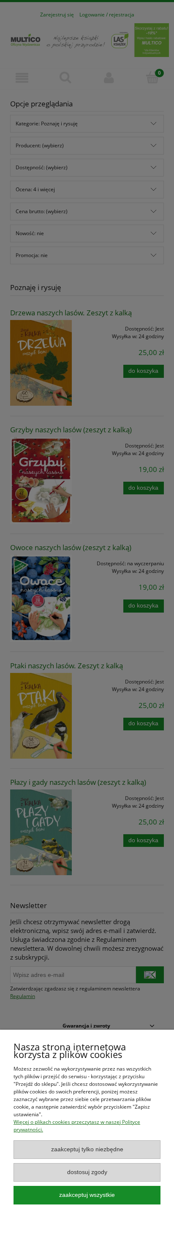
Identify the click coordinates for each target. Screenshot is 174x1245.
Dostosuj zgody (87, 1172)
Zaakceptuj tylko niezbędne (87, 1149)
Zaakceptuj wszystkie (87, 1195)
